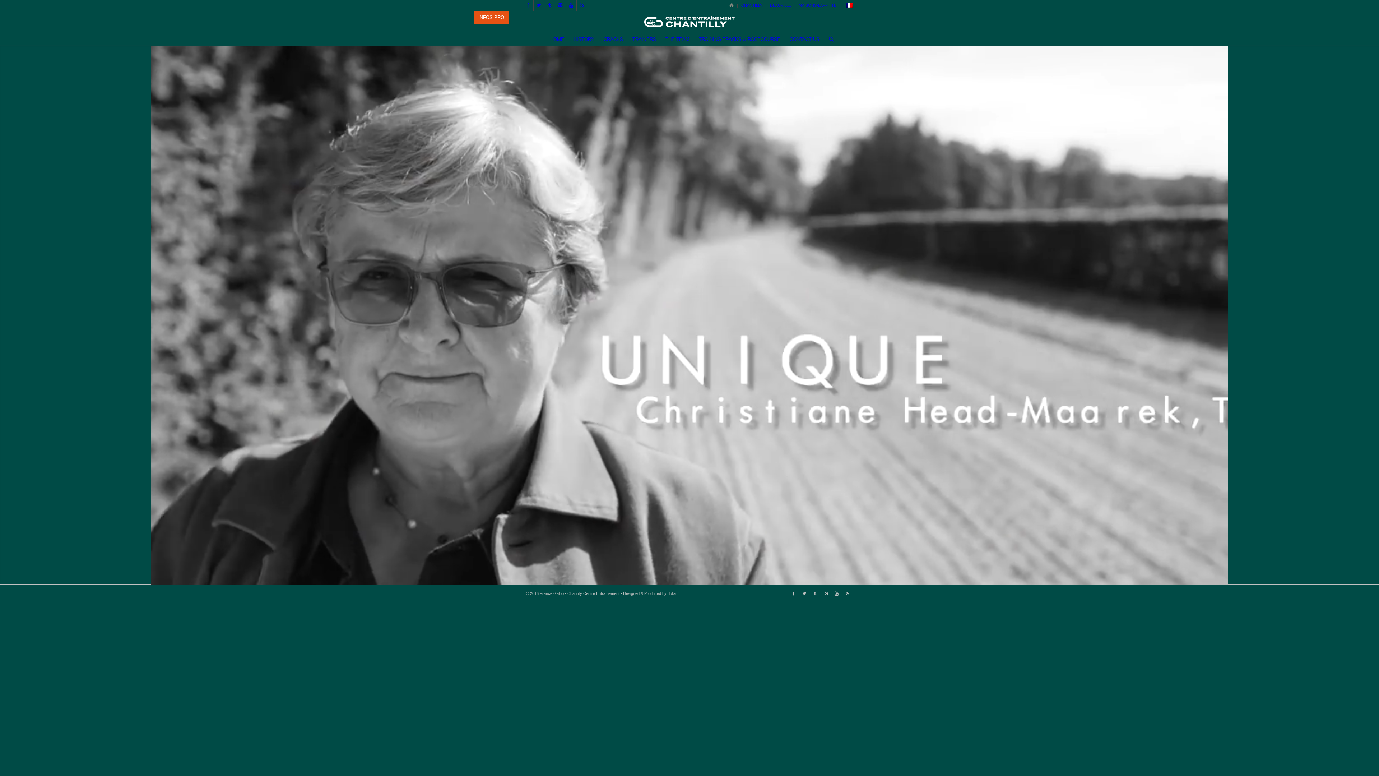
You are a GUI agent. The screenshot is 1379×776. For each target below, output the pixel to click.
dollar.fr (674, 593)
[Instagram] (560, 5)
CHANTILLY (751, 5)
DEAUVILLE (780, 5)
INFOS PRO (491, 17)
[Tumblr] (549, 5)
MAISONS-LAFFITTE (817, 5)
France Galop (552, 593)
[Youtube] (571, 5)
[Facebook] (528, 5)
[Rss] (582, 5)
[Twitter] (539, 5)
